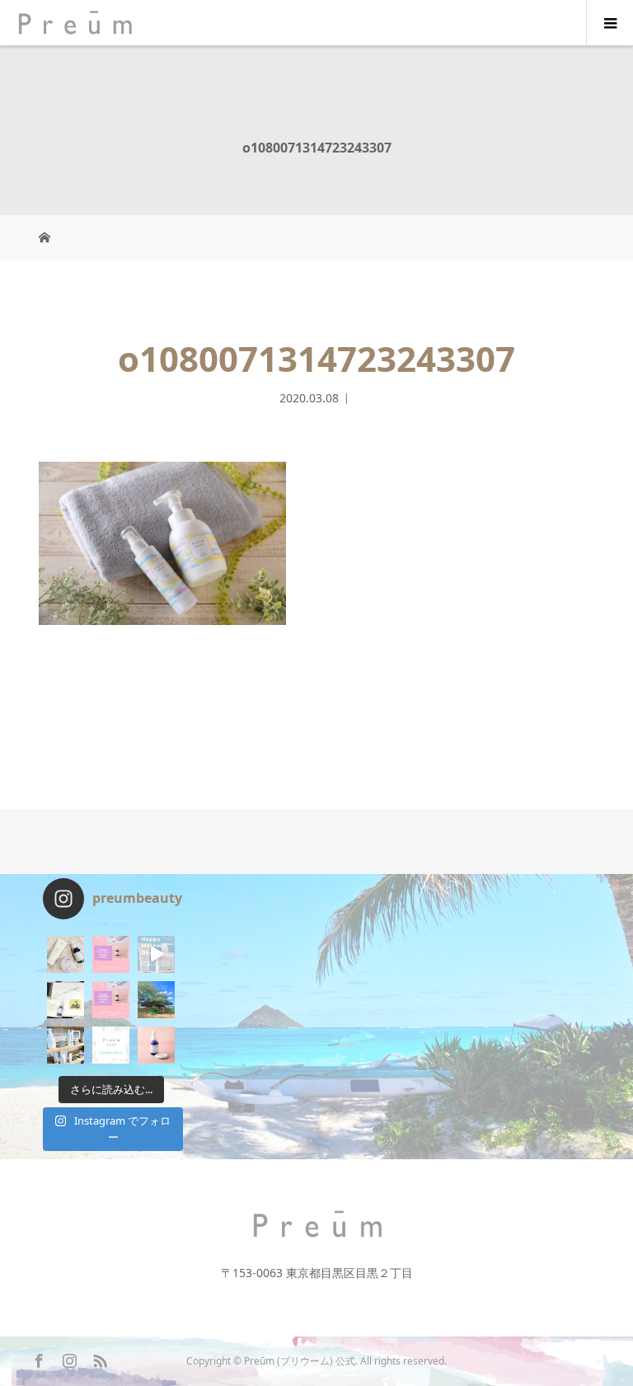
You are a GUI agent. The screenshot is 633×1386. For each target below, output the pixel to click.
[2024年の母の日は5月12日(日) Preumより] (156, 954)
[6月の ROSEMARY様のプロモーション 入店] (110, 954)
